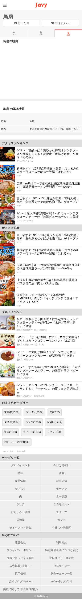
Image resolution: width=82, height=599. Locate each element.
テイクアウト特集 (20, 527)
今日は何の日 (61, 465)
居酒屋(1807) (11, 422)
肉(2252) (55, 412)
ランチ (20, 504)
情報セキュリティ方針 (20, 558)
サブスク (20, 488)
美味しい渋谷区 (61, 527)
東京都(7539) (11, 412)
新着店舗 (61, 480)
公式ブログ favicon (20, 581)
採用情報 (20, 573)
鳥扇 (8, 16)
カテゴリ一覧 (11, 457)
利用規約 (61, 542)
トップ (13, 35)
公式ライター (61, 565)
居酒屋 (20, 519)
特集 (20, 473)
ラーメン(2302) (34, 412)
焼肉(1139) (10, 432)
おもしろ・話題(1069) (16, 442)
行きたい (61, 23)
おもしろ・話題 (20, 512)
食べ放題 (61, 496)
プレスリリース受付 (61, 558)
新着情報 (20, 480)
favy (4, 451)
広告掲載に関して (20, 565)
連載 (61, 473)
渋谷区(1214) (54, 422)
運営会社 (20, 542)
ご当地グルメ (61, 504)
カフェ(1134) (54, 432)
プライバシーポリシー (20, 550)
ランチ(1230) (33, 422)
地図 (68, 35)
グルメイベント (20, 465)
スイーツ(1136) (32, 432)
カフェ (61, 519)
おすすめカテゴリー (15, 402)
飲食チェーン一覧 (62, 573)
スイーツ (61, 512)
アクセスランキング (15, 143)
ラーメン (61, 488)
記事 (41, 35)
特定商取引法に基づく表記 (61, 550)
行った (23, 23)
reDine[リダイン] (61, 581)
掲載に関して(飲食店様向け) (20, 589)
